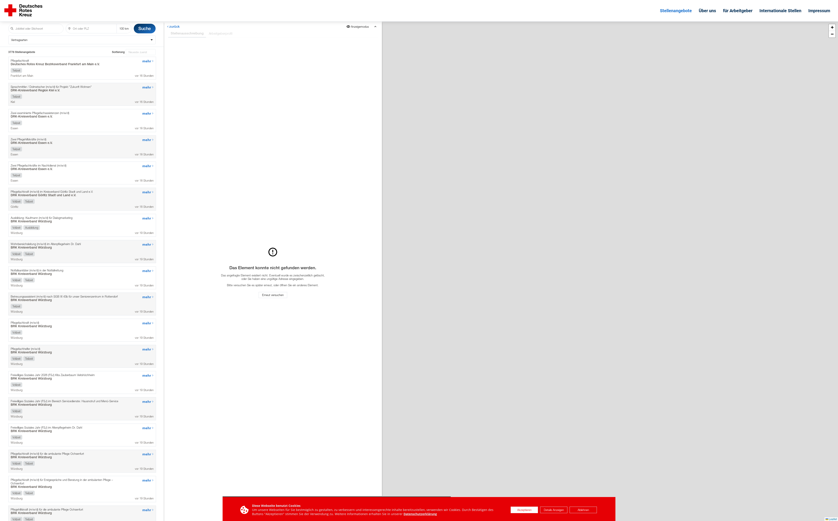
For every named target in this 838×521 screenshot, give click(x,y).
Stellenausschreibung (187, 33)
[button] (832, 27)
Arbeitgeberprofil (220, 33)
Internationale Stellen (780, 10)
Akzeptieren (524, 510)
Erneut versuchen (273, 295)
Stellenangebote (676, 10)
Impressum (819, 10)
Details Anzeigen (554, 510)
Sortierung (118, 52)
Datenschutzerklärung (420, 514)
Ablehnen (583, 510)
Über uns (707, 10)
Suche (144, 28)
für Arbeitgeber (737, 10)
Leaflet (832, 519)
